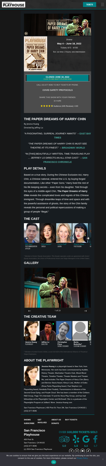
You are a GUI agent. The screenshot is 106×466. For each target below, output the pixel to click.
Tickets (89, 4)
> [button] (88, 238)
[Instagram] (77, 451)
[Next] (85, 310)
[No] (102, 459)
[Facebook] (71, 451)
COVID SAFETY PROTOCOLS (58, 90)
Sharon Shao (79, 244)
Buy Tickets (71, 420)
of (57, 310)
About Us (56, 420)
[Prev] (29, 310)
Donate (55, 423)
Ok (53, 462)
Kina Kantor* (46, 244)
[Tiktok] (88, 451)
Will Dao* (29, 244)
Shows (27, 420)
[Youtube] (83, 451)
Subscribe (29, 423)
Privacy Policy (82, 458)
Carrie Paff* (62, 244)
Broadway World (73, 147)
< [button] (27, 238)
